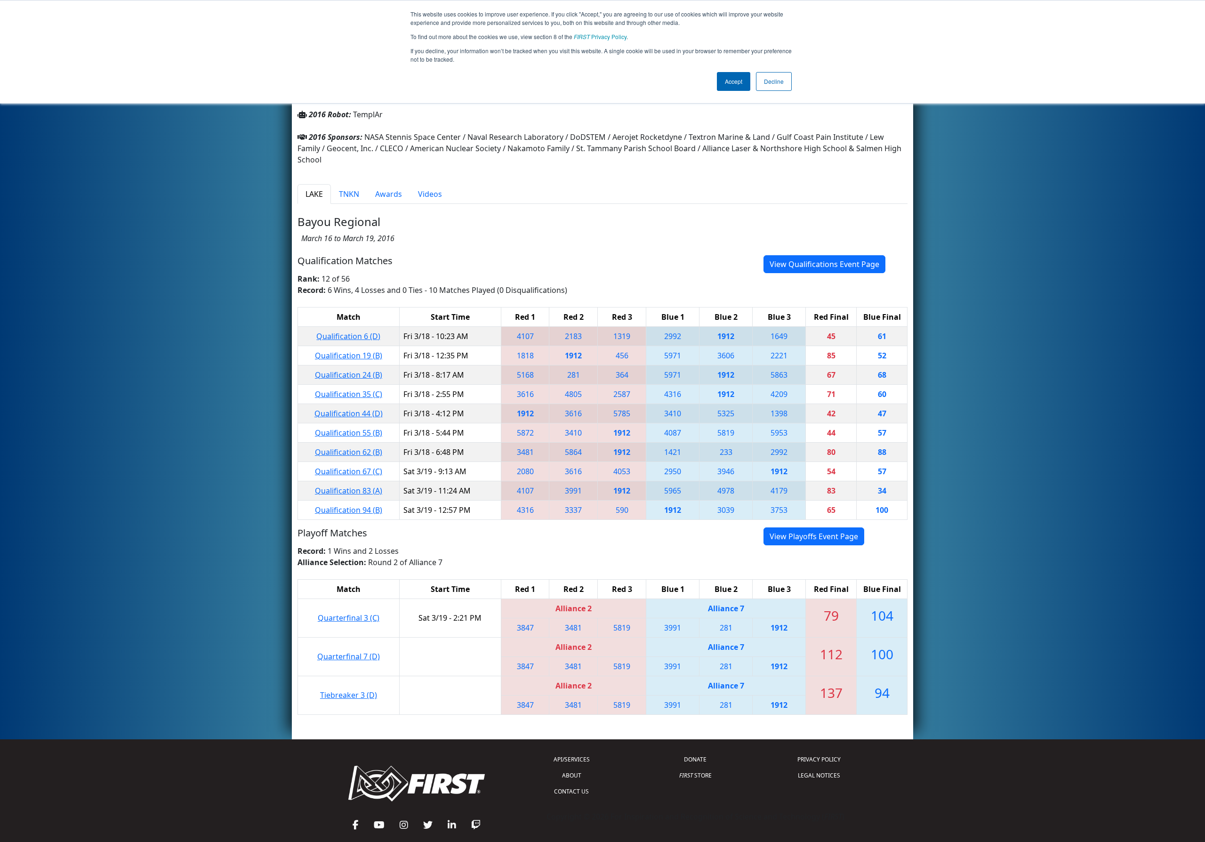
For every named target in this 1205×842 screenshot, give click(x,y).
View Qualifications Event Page (824, 264)
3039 (725, 510)
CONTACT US (571, 791)
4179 (779, 491)
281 (573, 375)
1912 (725, 336)
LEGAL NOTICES (819, 775)
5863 (779, 375)
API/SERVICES (572, 759)
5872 (525, 433)
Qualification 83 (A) (348, 491)
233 (726, 452)
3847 (525, 628)
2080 (525, 471)
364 (622, 375)
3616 (525, 394)
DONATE (695, 759)
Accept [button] (733, 81)
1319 (621, 336)
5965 (672, 491)
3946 (725, 471)
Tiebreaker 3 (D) (348, 695)
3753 (779, 510)
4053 (621, 471)
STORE (695, 775)
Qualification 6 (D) (348, 336)
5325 (725, 413)
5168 (525, 375)
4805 (573, 394)
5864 (573, 452)
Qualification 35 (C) (348, 394)
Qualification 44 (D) (348, 413)
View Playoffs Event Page (814, 536)
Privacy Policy (600, 36)
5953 (779, 433)
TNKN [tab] (349, 194)
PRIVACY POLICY (819, 759)
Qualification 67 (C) (348, 471)
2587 (621, 394)
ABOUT (571, 775)
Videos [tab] (430, 194)
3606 (725, 355)
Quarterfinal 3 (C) (348, 618)
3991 (573, 491)
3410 (672, 413)
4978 (725, 491)
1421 (672, 452)
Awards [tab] (388, 194)
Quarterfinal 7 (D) (348, 656)
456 (622, 355)
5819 (725, 433)
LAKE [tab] (314, 194)
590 (622, 510)
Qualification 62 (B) (348, 452)
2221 (779, 355)
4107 (525, 336)
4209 (779, 394)
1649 (779, 336)
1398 (779, 413)
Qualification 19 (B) (348, 355)
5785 (621, 413)
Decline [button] (774, 81)
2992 (672, 336)
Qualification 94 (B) (348, 510)
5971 (672, 355)
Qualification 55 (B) (348, 433)
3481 (525, 452)
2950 (672, 471)
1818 (525, 355)
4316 (672, 394)
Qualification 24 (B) (348, 375)
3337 (573, 510)
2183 (573, 336)
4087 (672, 433)
